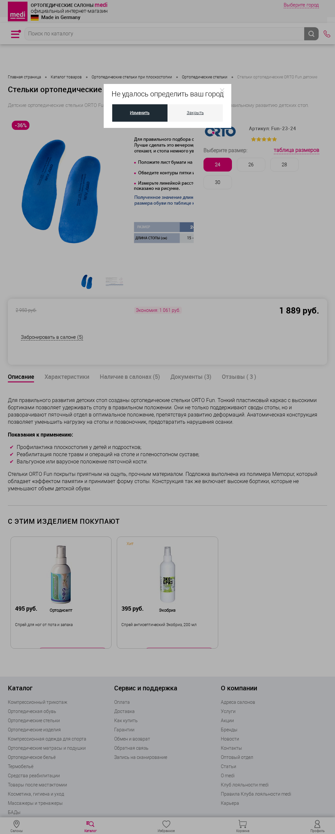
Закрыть (195, 112)
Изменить (140, 112)
